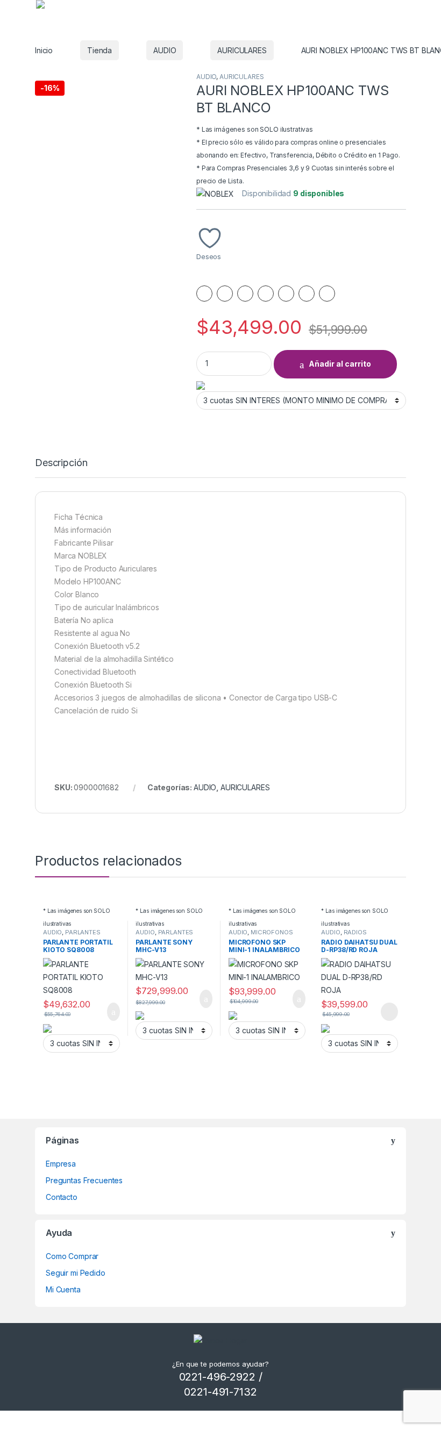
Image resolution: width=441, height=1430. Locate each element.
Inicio (44, 50)
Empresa (61, 1163)
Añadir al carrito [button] (108, 1012)
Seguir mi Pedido (75, 1272)
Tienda (99, 50)
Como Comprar (72, 1256)
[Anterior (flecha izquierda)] (19, 705)
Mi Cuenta (63, 1289)
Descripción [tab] (61, 463)
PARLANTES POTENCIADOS (72, 935)
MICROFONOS (272, 932)
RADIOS (355, 932)
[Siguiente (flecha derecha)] (422, 705)
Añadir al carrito (340, 363)
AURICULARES (241, 50)
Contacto (61, 1197)
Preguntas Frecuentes (84, 1180)
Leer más (389, 1012)
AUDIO (164, 50)
